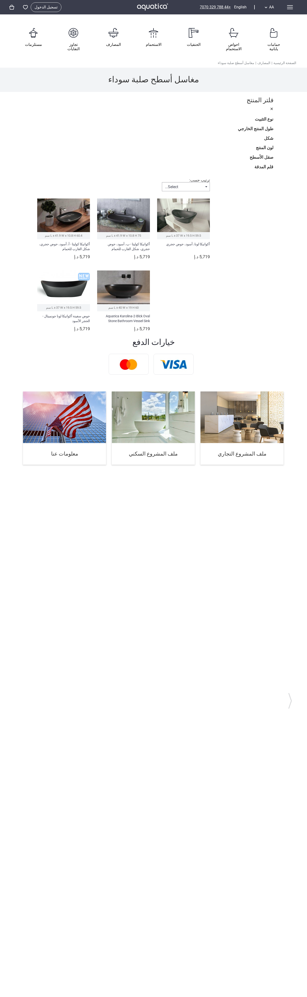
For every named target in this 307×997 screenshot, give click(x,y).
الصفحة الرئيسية (284, 63)
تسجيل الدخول (46, 7)
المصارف (263, 63)
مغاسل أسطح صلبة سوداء (236, 63)
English (240, 7)
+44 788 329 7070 (215, 7)
